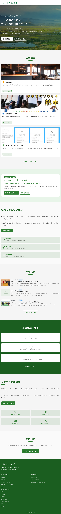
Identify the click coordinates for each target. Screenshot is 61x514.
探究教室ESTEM (35, 480)
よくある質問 (4, 499)
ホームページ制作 (5, 482)
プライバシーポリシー (6, 504)
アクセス (3, 496)
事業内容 (3, 480)
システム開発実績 (5, 489)
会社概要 (3, 477)
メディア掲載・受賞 (5, 501)
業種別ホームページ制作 (7, 484)
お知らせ (3, 492)
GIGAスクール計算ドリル (37, 482)
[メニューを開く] (58, 2)
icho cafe (33, 477)
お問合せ (3, 506)
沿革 (2, 487)
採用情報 (3, 494)
